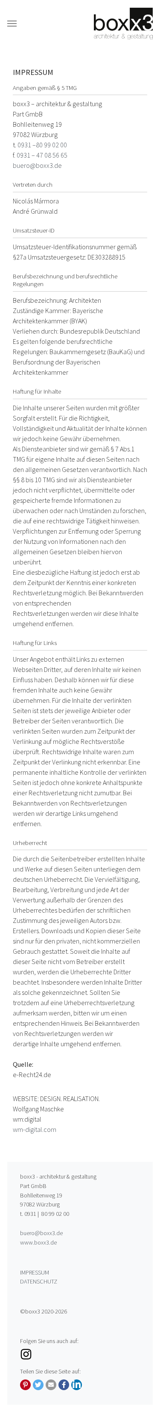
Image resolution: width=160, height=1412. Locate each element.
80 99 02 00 (51, 144)
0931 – (26, 144)
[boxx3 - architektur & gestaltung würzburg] (123, 23)
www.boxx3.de (38, 1242)
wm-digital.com (34, 1129)
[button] (25, 1384)
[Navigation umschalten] (12, 23)
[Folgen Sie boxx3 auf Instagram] (80, 1354)
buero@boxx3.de (37, 165)
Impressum (34, 1272)
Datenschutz (38, 1281)
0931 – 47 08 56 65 (42, 155)
